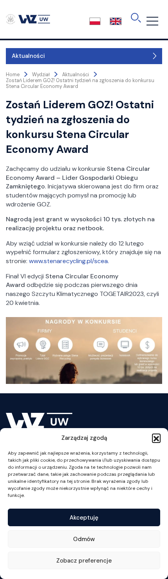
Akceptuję (84, 518)
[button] (156, 438)
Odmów (84, 539)
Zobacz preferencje (84, 561)
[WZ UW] (28, 18)
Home (13, 75)
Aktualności (28, 56)
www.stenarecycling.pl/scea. (69, 261)
